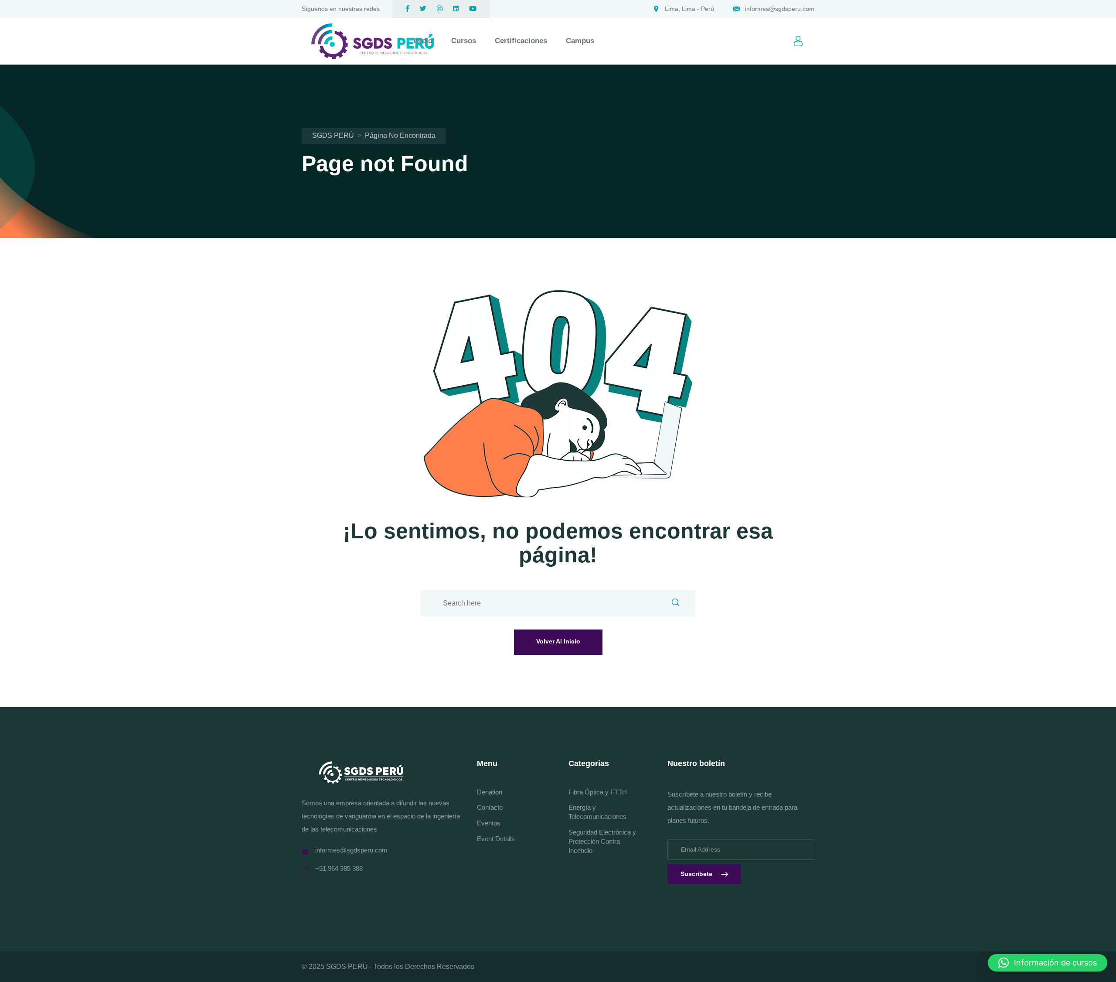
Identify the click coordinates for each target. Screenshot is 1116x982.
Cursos (463, 41)
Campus (580, 41)
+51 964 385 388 (339, 868)
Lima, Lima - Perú (689, 8)
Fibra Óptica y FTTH (597, 792)
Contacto (490, 807)
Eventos (488, 823)
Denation (489, 792)
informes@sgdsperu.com (779, 8)
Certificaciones (521, 41)
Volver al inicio (558, 641)
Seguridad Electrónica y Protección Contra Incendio (602, 841)
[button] (1047, 963)
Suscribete (696, 873)
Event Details (496, 838)
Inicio (422, 41)
